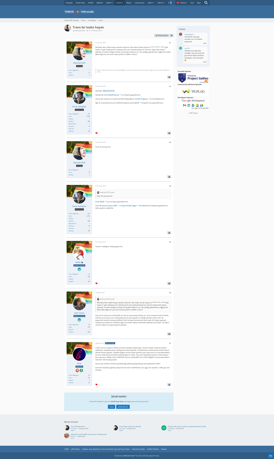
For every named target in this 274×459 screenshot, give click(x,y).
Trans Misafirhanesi (111, 95)
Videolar (71, 131)
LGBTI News (193, 113)
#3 (170, 142)
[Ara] (206, 2)
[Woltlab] (193, 91)
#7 (170, 343)
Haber (169, 430)
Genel (72, 438)
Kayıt (199, 3)
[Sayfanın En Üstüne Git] (270, 456)
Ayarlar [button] (204, 35)
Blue (123, 70)
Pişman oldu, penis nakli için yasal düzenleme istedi (187, 426)
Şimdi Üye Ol (123, 407)
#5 (170, 242)
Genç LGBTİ (112, 205)
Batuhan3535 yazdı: (107, 192)
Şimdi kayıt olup (117, 401)
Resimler (71, 129)
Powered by (127, 456)
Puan (70, 73)
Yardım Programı (141, 99)
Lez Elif (187, 48)
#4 (170, 186)
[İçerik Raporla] (169, 77)
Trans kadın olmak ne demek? (130, 426)
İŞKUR (136, 103)
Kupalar (71, 119)
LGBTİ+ (73, 430)
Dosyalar (71, 126)
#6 (170, 293)
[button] (182, 2)
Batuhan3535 (80, 30)
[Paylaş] (171, 35)
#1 (170, 43)
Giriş (192, 3)
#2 (170, 86)
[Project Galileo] (193, 78)
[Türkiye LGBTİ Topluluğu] (137, 12)
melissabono (189, 34)
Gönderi (71, 75)
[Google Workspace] (193, 104)
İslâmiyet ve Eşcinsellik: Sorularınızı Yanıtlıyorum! (89, 434)
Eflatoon (73, 436)
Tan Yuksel (74, 428)
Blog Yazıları (72, 124)
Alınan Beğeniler (74, 70)
